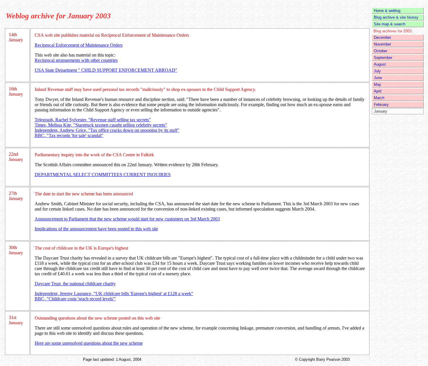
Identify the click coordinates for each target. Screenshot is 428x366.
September (383, 57)
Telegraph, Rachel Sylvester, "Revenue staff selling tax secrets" (93, 119)
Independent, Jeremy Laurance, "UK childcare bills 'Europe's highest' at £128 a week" (114, 293)
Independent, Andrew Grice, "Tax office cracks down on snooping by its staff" (107, 130)
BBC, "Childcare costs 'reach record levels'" (75, 298)
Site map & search (389, 24)
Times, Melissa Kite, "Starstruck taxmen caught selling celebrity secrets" (101, 124)
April (377, 91)
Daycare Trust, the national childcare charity (75, 283)
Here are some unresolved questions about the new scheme (89, 343)
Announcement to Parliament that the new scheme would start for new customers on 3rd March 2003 (127, 218)
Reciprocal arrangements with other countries (76, 60)
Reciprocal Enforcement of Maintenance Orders (79, 45)
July (377, 71)
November (382, 44)
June (378, 78)
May (377, 84)
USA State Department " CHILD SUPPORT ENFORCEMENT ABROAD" (106, 70)
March (379, 98)
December (382, 37)
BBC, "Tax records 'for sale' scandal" (69, 135)
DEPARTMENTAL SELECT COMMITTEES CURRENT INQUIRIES (103, 174)
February (381, 104)
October (380, 51)
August (380, 64)
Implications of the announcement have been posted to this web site (96, 228)
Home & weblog (387, 10)
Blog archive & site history (396, 17)
